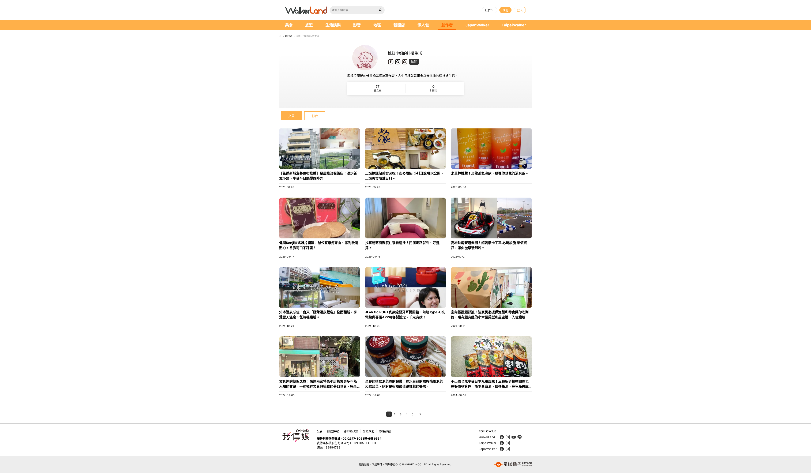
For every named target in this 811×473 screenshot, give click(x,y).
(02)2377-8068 (352, 438)
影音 (357, 25)
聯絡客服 (385, 431)
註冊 (505, 10)
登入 (520, 10)
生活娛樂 (333, 25)
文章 (291, 116)
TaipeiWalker (514, 25)
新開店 (399, 25)
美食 (289, 25)
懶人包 (423, 25)
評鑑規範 (368, 431)
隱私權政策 (350, 431)
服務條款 (333, 431)
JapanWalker (477, 25)
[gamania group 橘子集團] (513, 464)
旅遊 (309, 25)
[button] (489, 10)
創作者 (447, 25)
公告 (320, 431)
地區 (377, 25)
